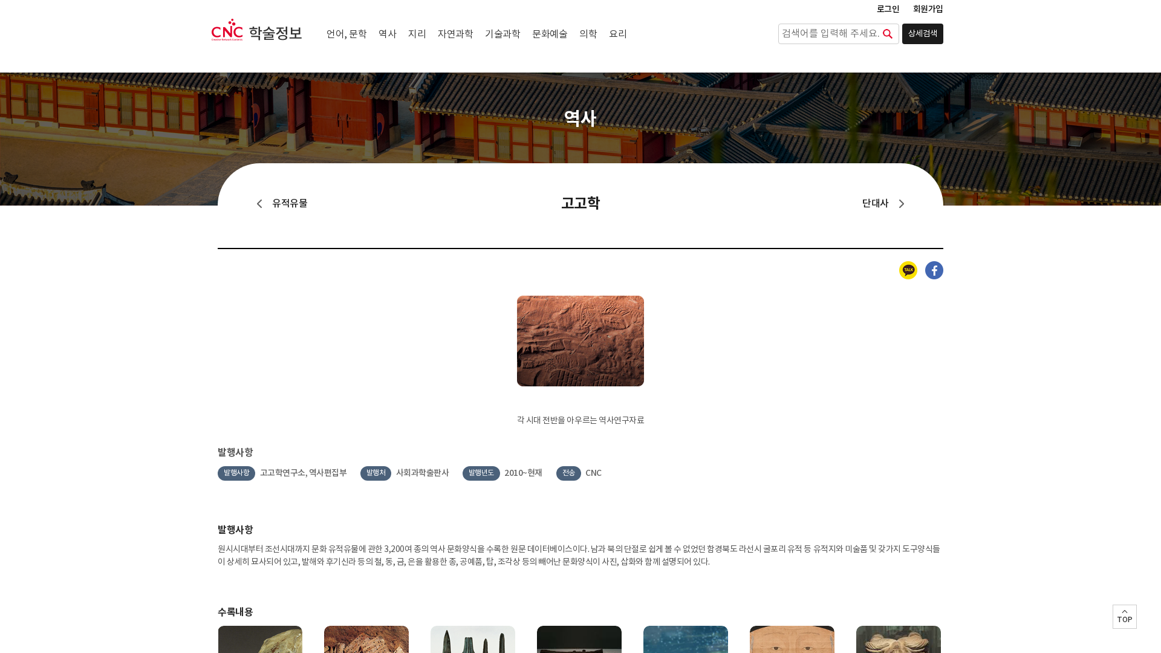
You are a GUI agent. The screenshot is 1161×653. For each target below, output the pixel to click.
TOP (1125, 620)
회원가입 (928, 9)
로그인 (888, 9)
